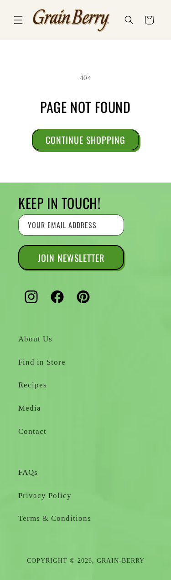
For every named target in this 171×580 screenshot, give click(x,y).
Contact (32, 431)
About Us (35, 339)
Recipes (32, 385)
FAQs (28, 472)
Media (29, 408)
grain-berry (121, 560)
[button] (18, 20)
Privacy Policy (45, 495)
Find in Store (42, 362)
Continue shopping (85, 140)
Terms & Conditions (54, 518)
